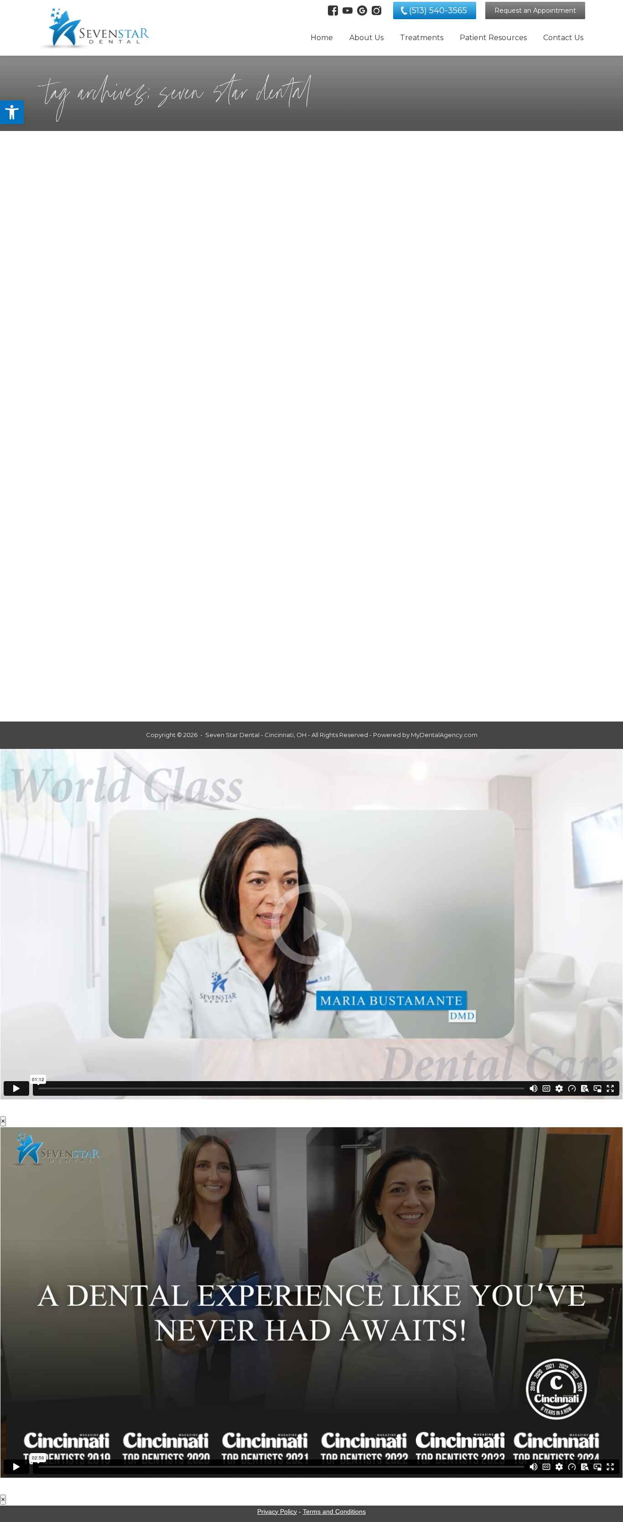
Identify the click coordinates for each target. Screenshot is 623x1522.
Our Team (63, 361)
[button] (12, 112)
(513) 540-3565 (438, 10)
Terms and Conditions (334, 1511)
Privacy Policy (277, 1511)
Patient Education (75, 624)
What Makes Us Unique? (106, 609)
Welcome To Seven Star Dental (125, 346)
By (174, 361)
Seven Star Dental (108, 361)
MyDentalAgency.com (444, 734)
